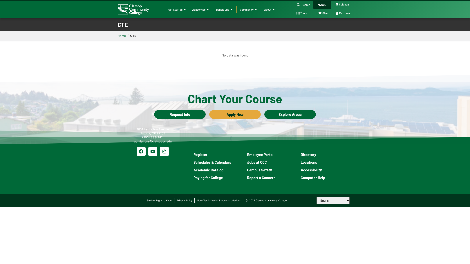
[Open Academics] (207, 10)
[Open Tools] (309, 13)
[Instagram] (164, 151)
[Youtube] (152, 151)
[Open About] (273, 10)
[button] (303, 5)
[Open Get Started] (184, 10)
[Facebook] (141, 151)
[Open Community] (255, 10)
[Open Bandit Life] (231, 10)
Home (122, 36)
